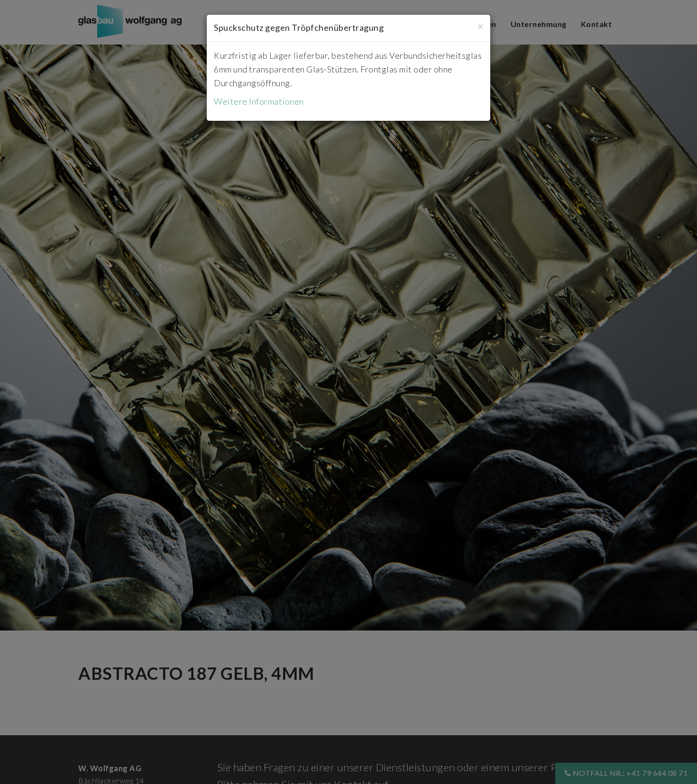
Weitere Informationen (259, 101)
